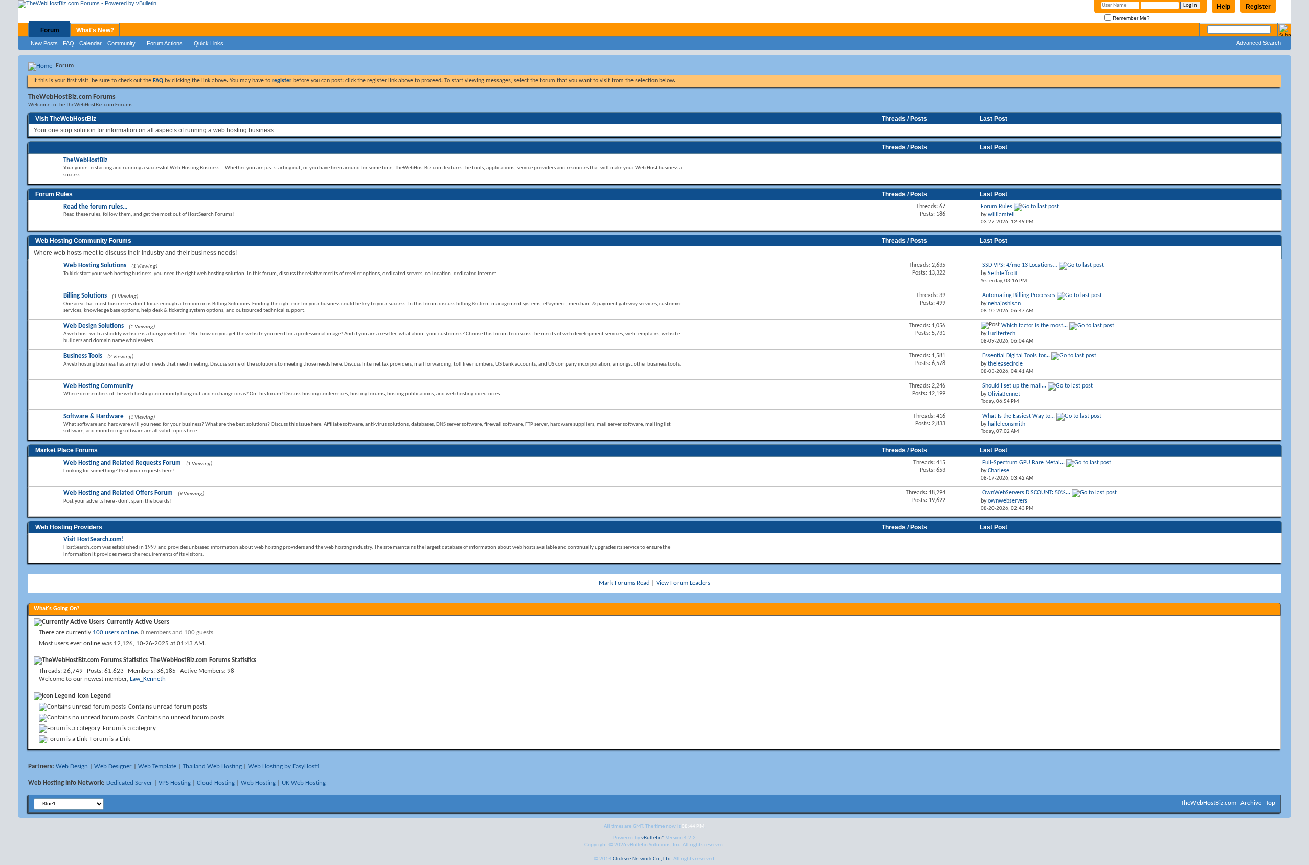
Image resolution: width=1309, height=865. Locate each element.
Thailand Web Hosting (212, 766)
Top (1270, 803)
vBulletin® (653, 838)
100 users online (115, 632)
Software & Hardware (93, 416)
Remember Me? (1130, 18)
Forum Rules (54, 194)
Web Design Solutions (93, 326)
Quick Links (208, 43)
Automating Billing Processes (1018, 295)
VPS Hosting (175, 783)
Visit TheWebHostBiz (65, 118)
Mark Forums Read (624, 583)
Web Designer (113, 766)
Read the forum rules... (95, 206)
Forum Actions (165, 43)
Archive (1250, 803)
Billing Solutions (85, 295)
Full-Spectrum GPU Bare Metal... (1023, 463)
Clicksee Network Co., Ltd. (642, 859)
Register (1258, 6)
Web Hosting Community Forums (83, 240)
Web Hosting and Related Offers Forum (118, 493)
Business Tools (82, 356)
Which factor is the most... (1034, 326)
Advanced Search (1258, 43)
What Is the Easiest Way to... (1018, 416)
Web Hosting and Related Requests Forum (122, 463)
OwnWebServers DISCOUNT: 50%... (1026, 493)
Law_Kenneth (148, 679)
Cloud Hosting (216, 783)
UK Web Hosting (304, 783)
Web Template (157, 766)
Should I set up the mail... (1014, 386)
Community (121, 43)
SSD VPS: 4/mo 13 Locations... (1019, 265)
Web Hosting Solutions (94, 265)
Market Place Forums (66, 450)
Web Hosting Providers (68, 527)
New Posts (44, 43)
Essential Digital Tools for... (1016, 356)
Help (1223, 6)
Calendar (90, 43)
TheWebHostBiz (85, 160)
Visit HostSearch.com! (93, 539)
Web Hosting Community (98, 386)
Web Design (72, 766)
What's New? (95, 30)
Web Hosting (258, 783)
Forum (49, 30)
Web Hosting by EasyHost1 (284, 766)
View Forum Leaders (683, 583)
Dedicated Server (129, 783)
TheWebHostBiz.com (1208, 803)
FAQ (68, 43)
